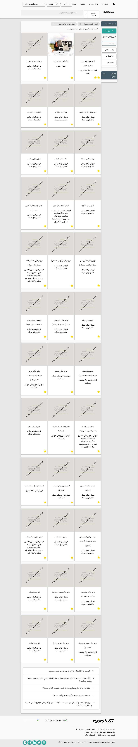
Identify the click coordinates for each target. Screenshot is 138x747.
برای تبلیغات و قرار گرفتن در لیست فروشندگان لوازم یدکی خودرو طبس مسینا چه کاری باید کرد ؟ (60, 704)
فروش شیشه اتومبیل (34, 490)
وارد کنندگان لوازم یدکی (110, 57)
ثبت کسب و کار (34, 4)
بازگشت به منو (109, 31)
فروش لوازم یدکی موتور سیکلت (87, 381)
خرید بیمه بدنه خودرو (94, 732)
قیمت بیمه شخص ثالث (106, 735)
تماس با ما (111, 729)
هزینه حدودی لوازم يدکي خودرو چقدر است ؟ (74, 695)
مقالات (82, 4)
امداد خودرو (60, 66)
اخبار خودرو (93, 4)
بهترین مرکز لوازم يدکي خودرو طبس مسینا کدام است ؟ (69, 688)
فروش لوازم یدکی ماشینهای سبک (34, 67)
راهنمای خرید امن (98, 729)
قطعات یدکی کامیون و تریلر (88, 72)
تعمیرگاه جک (90, 735)
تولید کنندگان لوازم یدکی (109, 50)
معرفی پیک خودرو (108, 732)
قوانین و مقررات (84, 729)
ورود (53, 4)
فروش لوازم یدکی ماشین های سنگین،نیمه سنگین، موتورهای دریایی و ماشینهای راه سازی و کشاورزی (61, 216)
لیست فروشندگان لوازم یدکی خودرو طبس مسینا (72, 671)
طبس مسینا (93, 14)
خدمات (105, 4)
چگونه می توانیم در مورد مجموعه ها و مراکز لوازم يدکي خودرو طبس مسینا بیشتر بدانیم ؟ (61, 680)
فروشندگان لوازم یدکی (110, 63)
